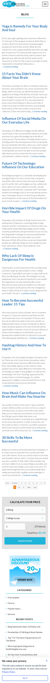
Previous (15, 483)
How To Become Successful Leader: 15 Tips (22, 302)
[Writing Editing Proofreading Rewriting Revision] (25, 510)
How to (11, 603)
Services (11, 614)
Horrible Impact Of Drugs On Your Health (24, 210)
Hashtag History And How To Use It (24, 347)
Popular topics (14, 608)
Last (35, 487)
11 (23, 487)
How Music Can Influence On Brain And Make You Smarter (24, 395)
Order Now (25, 541)
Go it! (25, 678)
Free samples (13, 597)
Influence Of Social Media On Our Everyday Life (24, 120)
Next (29, 487)
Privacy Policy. (8, 671)
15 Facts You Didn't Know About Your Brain (21, 76)
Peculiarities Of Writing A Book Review (25, 632)
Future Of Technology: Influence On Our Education (23, 165)
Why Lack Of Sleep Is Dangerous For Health (18, 257)
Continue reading (10, 66)
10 (19, 487)
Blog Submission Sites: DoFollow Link (24, 626)
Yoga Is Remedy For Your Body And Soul (25, 28)
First (7, 483)
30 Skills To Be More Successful (17, 439)
